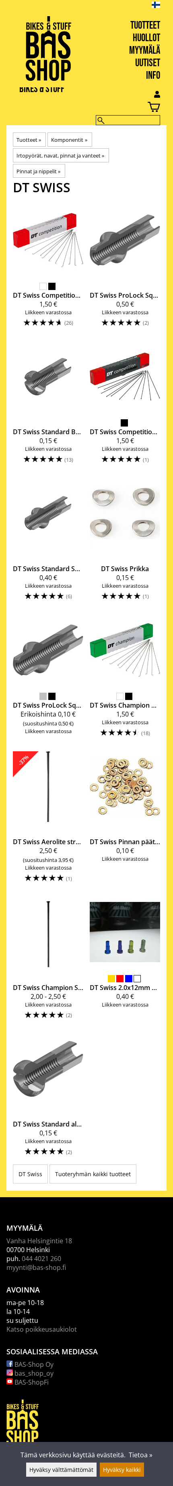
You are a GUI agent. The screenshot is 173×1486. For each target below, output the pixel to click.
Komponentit (69, 139)
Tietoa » (140, 1454)
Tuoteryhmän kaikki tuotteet (93, 1174)
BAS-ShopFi (31, 1382)
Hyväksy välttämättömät (61, 1469)
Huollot (146, 38)
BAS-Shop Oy (33, 1364)
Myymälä (144, 50)
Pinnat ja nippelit (38, 171)
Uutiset (147, 63)
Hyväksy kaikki (122, 1469)
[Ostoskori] (80, 108)
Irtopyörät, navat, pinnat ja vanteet (60, 155)
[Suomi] (162, 5)
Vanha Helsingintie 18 (39, 1240)
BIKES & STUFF (41, 89)
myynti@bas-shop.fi (36, 1267)
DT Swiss (30, 1174)
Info (153, 75)
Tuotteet (145, 25)
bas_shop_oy (33, 1373)
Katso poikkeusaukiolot (41, 1329)
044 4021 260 (41, 1258)
